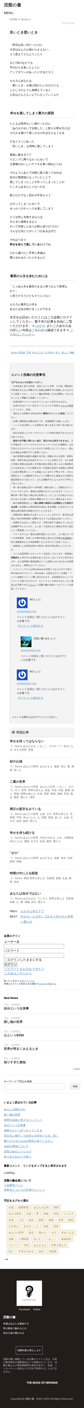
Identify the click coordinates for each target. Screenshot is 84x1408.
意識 (16, 793)
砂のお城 (16, 761)
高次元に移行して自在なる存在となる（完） (31, 1135)
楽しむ (64, 352)
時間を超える (28, 793)
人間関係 (68, 837)
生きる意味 (20, 749)
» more (76, 1068)
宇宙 (28, 352)
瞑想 (53, 793)
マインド (14, 1245)
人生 (59, 837)
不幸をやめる (47, 837)
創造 (47, 790)
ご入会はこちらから (18, 973)
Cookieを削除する (47, 983)
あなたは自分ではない (25, 893)
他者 (56, 857)
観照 (16, 797)
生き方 (34, 841)
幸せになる (38, 352)
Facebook (24, 1309)
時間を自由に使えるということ (23, 1119)
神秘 (72, 352)
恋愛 (43, 817)
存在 (63, 857)
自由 (18, 820)
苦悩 (30, 749)
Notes (14, 352)
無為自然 (66, 1238)
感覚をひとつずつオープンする (23, 1130)
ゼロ (70, 786)
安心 (63, 766)
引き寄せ (49, 352)
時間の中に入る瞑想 (24, 873)
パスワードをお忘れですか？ (24, 969)
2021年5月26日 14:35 (26, 683)
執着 (12, 901)
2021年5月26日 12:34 (30, 650)
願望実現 (24, 1207)
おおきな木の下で (32, 911)
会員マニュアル (27, 980)
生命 (39, 793)
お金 (42, 813)
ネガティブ (55, 746)
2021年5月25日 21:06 (26, 611)
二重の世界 (17, 781)
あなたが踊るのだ (15, 1109)
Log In (40, 326)
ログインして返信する (30, 625)
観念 (31, 1232)
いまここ (42, 746)
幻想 (60, 790)
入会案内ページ (13, 1185)
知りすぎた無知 (15, 1062)
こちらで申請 (66, 405)
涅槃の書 (12, 4)
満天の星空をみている (25, 809)
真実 (46, 793)
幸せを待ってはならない (27, 741)
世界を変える (35, 790)
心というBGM (14, 1035)
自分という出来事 (16, 1008)
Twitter (36, 1309)
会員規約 (67, 538)
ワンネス (15, 790)
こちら (31, 584)
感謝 (26, 841)
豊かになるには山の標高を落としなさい (28, 1140)
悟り (57, 352)
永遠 (66, 817)
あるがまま (29, 746)
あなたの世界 (30, 766)
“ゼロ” (14, 853)
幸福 (56, 1213)
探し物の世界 (13, 1022)
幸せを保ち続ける (22, 833)
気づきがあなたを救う (17, 1156)
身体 (32, 797)
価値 (56, 766)
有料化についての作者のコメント (24, 1189)
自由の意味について (16, 1146)
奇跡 (56, 1207)
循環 (67, 790)
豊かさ (24, 797)
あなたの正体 (47, 786)
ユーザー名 (12, 942)
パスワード (12, 951)
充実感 (21, 352)
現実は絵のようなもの (17, 1151)
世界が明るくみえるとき (21, 1049)
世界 (24, 790)
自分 (33, 901)
